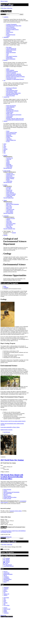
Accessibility (6, 580)
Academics (5, 17)
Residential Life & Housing (12, 110)
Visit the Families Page (8, 197)
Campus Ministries (10, 107)
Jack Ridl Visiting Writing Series (13, 93)
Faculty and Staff (7, 498)
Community (6, 215)
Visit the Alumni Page (8, 213)
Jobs (4, 151)
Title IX (5, 575)
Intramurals (8, 135)
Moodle (8, 163)
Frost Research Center (11, 77)
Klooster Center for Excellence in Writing (15, 76)
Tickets (7, 131)
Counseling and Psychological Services (15, 119)
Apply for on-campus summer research (17, 421)
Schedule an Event (10, 174)
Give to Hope (6, 605)
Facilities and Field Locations (9, 497)
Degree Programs (7, 489)
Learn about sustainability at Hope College (10, 427)
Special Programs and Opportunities (11, 492)
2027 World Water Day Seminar (12, 460)
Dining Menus (9, 165)
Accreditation (6, 578)
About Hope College (10, 223)
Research (5, 60)
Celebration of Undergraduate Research (15, 79)
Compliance (6, 576)
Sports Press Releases (11, 133)
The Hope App (9, 157)
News (4, 147)
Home (4, 286)
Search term (3, 14)
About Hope (6, 597)
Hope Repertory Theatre (11, 91)
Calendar (5, 149)
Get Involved (9, 191)
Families (5, 185)
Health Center (9, 113)
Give (4, 152)
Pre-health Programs (10, 34)
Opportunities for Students (12, 71)
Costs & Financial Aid (11, 48)
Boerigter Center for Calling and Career (15, 118)
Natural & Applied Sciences (12, 29)
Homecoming (9, 203)
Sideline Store (9, 136)
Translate (14, 232)
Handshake (8, 164)
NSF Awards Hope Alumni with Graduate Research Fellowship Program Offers (12, 477)
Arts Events (8, 221)
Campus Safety (9, 116)
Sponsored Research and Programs (14, 75)
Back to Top (3, 615)
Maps (4, 150)
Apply (7, 53)
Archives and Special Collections (13, 74)
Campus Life (6, 97)
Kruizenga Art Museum (11, 87)
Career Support (9, 210)
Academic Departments (11, 24)
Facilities (8, 137)
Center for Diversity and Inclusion (13, 114)
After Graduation (7, 496)
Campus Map (9, 166)
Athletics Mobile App (11, 140)
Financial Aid (9, 190)
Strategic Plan (9, 175)
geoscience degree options (16, 510)
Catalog (8, 36)
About (4, 143)
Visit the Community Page (9, 228)
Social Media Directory (8, 566)
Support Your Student (11, 194)
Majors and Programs (11, 52)
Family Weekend (10, 192)
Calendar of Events (10, 218)
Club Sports (8, 138)
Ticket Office (9, 89)
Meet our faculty (4, 421)
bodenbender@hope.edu (6, 537)
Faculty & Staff (6, 170)
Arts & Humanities (10, 27)
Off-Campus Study (7, 493)
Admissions (6, 37)
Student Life (9, 108)
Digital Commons (10, 70)
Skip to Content (4, 1)
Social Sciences (9, 32)
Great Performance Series (12, 90)
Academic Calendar (10, 195)
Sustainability (9, 117)
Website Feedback (7, 579)
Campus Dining (9, 112)
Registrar (8, 30)
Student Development (11, 105)
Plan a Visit (8, 205)
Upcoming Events (10, 209)
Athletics (5, 121)
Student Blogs (9, 57)
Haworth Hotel (9, 224)
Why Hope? (9, 47)
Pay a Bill (8, 188)
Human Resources (10, 177)
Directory (5, 235)
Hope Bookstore (10, 109)
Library (8, 33)
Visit (7, 55)
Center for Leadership (11, 72)
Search (21, 14)
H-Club (8, 141)
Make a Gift (9, 208)
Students (5, 155)
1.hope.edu (8, 159)
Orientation (8, 187)
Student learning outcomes (7, 429)
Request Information (10, 58)
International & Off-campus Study (13, 25)
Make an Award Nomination (12, 204)
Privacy (5, 582)
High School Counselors (11, 56)
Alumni (5, 200)
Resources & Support (11, 28)
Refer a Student (9, 212)
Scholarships (9, 51)
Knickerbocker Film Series (12, 94)
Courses (5, 490)
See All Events (6, 432)
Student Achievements (11, 49)
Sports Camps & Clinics (11, 132)
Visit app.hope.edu (7, 168)
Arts (4, 80)
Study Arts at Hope (10, 95)
